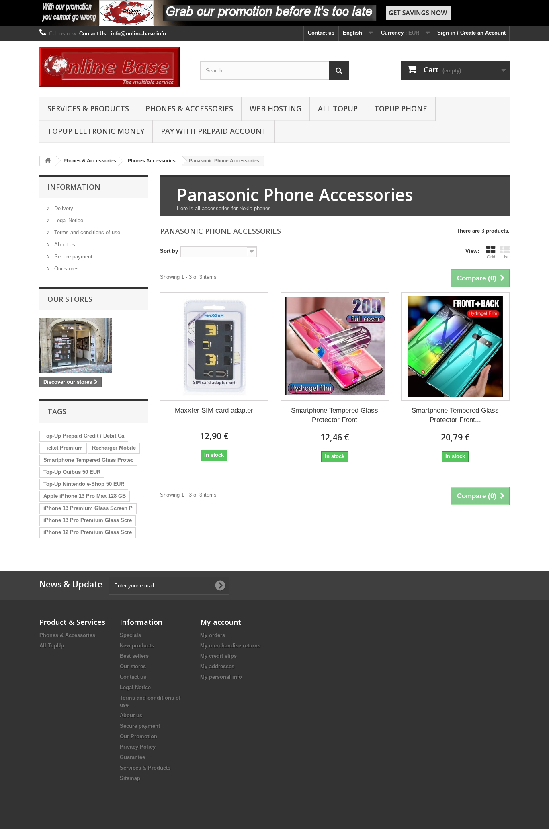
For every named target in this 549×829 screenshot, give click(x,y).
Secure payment (72, 257)
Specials (130, 635)
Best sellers (134, 656)
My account (220, 622)
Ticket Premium (63, 448)
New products (137, 646)
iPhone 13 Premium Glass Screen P (88, 508)
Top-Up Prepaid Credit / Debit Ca (83, 436)
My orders (212, 635)
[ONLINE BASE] (113, 67)
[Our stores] (93, 345)
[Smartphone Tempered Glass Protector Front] (335, 346)
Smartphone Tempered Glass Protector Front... (455, 415)
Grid (491, 256)
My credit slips (218, 656)
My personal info (221, 677)
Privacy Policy (138, 747)
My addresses (217, 666)
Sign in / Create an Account (471, 33)
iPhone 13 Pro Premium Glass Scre (87, 520)
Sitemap (130, 778)
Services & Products (88, 108)
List (505, 256)
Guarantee (132, 757)
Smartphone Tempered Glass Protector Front (334, 415)
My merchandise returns (230, 646)
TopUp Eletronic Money (95, 131)
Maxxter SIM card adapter (214, 410)
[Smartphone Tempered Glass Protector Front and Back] (455, 346)
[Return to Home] (47, 161)
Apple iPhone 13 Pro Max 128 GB (84, 496)
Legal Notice (68, 220)
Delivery (63, 208)
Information (73, 187)
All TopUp (338, 108)
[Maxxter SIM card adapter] (214, 346)
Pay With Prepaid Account (213, 131)
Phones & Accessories (189, 108)
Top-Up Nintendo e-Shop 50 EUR (83, 484)
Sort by (169, 251)
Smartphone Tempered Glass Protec (88, 460)
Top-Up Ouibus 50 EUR (71, 472)
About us (64, 245)
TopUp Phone (400, 108)
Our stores (66, 269)
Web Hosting (275, 108)
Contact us (321, 33)
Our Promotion (138, 736)
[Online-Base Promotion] (274, 13)
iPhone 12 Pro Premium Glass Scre (87, 532)
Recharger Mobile (114, 448)
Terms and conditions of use (86, 232)
